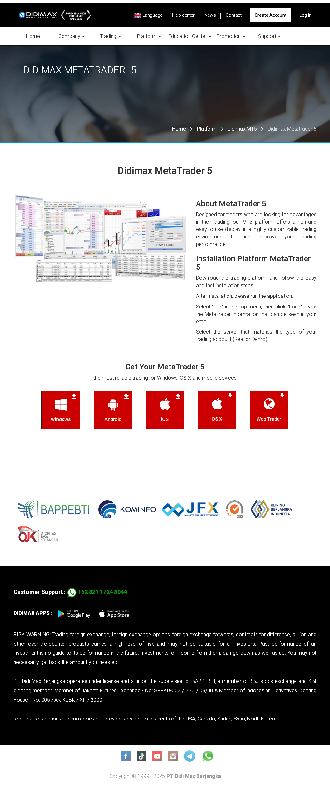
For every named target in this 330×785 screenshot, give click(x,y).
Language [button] (151, 15)
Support (267, 36)
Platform (147, 36)
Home (33, 36)
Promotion (229, 36)
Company (70, 36)
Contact (234, 15)
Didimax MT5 (242, 129)
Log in (305, 15)
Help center (183, 15)
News (210, 15)
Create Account (270, 15)
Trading (109, 36)
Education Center (188, 36)
